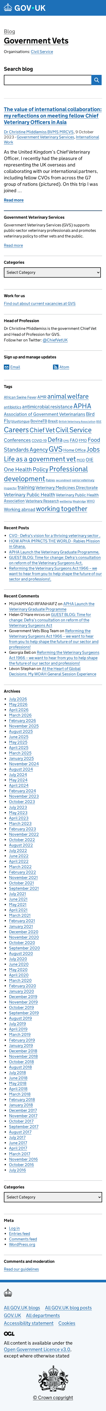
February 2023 (22, 828)
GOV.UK (12, 1315)
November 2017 (23, 1115)
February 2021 (22, 920)
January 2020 (21, 991)
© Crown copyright (53, 1397)
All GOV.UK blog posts (68, 1308)
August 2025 (21, 731)
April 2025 (18, 747)
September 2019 (24, 1012)
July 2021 (17, 893)
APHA (82, 405)
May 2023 (18, 812)
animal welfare (68, 396)
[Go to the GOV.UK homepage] (25, 8)
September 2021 (24, 888)
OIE (89, 460)
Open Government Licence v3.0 (37, 1349)
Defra (55, 439)
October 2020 (22, 942)
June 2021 (18, 899)
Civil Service (42, 51)
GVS (56, 449)
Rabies (50, 480)
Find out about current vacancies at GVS (40, 303)
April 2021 (18, 909)
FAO (74, 440)
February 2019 (22, 1040)
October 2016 (21, 1164)
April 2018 (18, 1088)
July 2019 (17, 1023)
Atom (64, 367)
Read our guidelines (21, 1269)
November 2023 (24, 796)
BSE (98, 421)
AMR (42, 397)
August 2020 (21, 953)
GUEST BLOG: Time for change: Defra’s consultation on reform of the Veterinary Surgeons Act (50, 620)
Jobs (93, 449)
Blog (9, 31)
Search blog (18, 69)
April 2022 (19, 861)
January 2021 (21, 926)
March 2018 (20, 1094)
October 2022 (22, 839)
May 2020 (18, 969)
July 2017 (17, 1137)
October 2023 (22, 801)
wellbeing (66, 501)
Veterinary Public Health (29, 494)
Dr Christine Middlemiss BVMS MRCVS (39, 131)
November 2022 (24, 834)
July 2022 (18, 850)
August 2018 (20, 1067)
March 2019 (20, 1034)
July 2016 (17, 1170)
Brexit (53, 421)
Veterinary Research (42, 500)
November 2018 (23, 1056)
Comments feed (23, 1239)
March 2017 (19, 1153)
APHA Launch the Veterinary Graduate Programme (53, 552)
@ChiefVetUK (55, 340)
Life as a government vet (40, 459)
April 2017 (18, 1148)
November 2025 (24, 726)
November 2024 (24, 763)
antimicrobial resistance (47, 407)
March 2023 (20, 823)
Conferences (17, 440)
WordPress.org (22, 1244)
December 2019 (23, 996)
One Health (18, 469)
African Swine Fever (20, 397)
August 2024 (21, 769)
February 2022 (22, 872)
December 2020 (23, 931)
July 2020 (18, 958)
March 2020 (20, 980)
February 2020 (22, 985)
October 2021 (21, 882)
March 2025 (20, 753)
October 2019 (21, 1007)
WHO (91, 501)
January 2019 (21, 1045)
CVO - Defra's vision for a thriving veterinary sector (54, 535)
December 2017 (23, 1110)
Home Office (74, 450)
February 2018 (22, 1099)
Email (15, 367)
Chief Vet (42, 430)
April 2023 (19, 818)
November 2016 (23, 1159)
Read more (13, 245)
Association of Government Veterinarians (44, 414)
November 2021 (23, 877)
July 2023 (18, 807)
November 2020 (24, 937)
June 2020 (19, 964)
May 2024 (18, 780)
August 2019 (20, 1018)
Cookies (66, 1323)
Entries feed (19, 1233)
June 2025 (18, 736)
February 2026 (22, 720)
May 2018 (17, 1083)
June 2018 (18, 1077)
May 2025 (18, 742)
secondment (63, 480)
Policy (40, 469)
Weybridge (79, 501)
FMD (83, 440)
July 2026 (18, 698)
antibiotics (12, 407)
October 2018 (21, 1061)
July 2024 (18, 774)
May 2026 (18, 704)
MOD (81, 460)
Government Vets (36, 41)
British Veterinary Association (77, 421)
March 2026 (20, 715)
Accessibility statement (29, 1323)
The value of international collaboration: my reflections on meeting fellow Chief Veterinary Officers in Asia (53, 116)
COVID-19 (39, 440)
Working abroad (19, 509)
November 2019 (23, 1002)
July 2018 (17, 1072)
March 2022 (20, 866)
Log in (14, 1228)
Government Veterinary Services (45, 137)
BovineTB (38, 421)
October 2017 (21, 1121)
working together (61, 508)
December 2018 (23, 1050)
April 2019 (18, 1029)
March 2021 (20, 915)
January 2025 (21, 758)
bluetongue (20, 421)
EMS (66, 441)
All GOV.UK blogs (22, 1308)
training (26, 487)
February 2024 (22, 790)
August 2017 (20, 1132)
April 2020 (19, 975)
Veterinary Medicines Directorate (67, 487)
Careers (16, 429)
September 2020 (24, 948)
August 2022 (21, 845)
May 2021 (17, 904)
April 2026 (19, 709)
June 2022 (19, 855)
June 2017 (18, 1142)
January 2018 (21, 1105)
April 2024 (19, 785)
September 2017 (23, 1126)
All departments (43, 1315)
